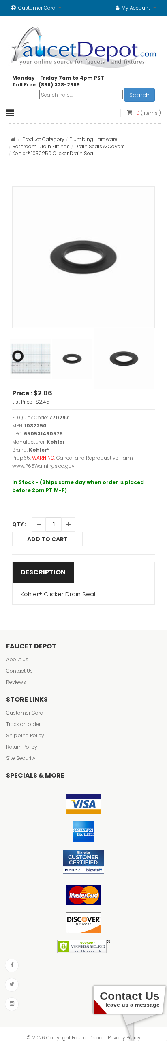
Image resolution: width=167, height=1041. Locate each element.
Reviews (16, 682)
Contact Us (19, 670)
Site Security (21, 758)
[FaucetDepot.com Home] (83, 46)
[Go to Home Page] (13, 139)
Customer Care (24, 712)
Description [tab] (43, 572)
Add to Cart (47, 539)
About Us (17, 659)
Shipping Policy (25, 735)
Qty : (19, 524)
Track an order (23, 724)
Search (139, 95)
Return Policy (21, 746)
